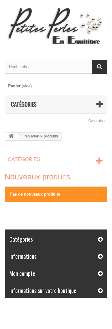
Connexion (96, 121)
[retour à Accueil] (11, 136)
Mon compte (22, 273)
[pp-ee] (56, 24)
